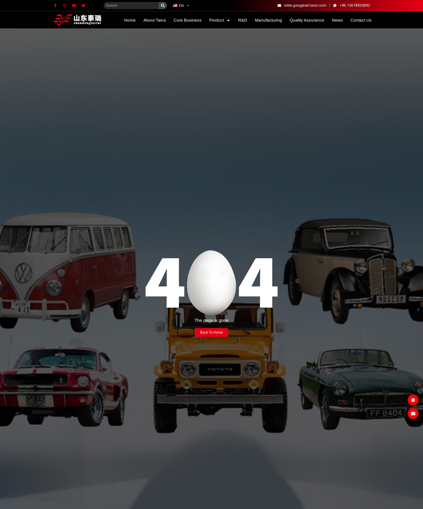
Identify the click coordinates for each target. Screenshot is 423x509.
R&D (242, 20)
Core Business (188, 20)
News (337, 20)
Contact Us (361, 20)
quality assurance (307, 20)
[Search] (163, 5)
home (130, 20)
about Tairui (154, 20)
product (216, 20)
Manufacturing (268, 20)
